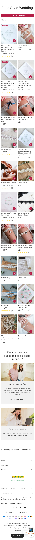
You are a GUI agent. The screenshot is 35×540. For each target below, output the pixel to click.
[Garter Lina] (9, 294)
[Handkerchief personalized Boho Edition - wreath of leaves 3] (26, 138)
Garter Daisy (5, 278)
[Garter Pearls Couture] (9, 171)
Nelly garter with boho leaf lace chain (9, 246)
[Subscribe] (33, 494)
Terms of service (8, 528)
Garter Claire (22, 183)
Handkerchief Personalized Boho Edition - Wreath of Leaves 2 (7, 48)
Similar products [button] (30, 273)
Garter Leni (22, 278)
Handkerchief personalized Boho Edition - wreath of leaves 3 (24, 152)
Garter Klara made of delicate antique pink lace (8, 119)
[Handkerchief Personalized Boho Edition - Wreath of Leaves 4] (26, 70)
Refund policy (19, 525)
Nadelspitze (15, 523)
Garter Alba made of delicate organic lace (25, 246)
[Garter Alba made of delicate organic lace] (26, 234)
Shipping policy (17, 528)
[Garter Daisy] (9, 266)
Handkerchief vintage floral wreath (8, 214)
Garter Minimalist (24, 336)
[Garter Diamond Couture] (26, 34)
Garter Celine (6, 149)
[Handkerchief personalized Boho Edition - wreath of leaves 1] (9, 70)
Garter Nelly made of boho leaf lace (25, 118)
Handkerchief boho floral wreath (24, 306)
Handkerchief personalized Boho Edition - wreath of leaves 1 (7, 84)
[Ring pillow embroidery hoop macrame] (9, 324)
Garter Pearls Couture (9, 183)
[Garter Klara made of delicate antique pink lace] (9, 106)
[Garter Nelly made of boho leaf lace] (26, 106)
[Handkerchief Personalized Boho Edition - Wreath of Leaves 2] (9, 34)
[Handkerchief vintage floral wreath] (9, 202)
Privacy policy (27, 525)
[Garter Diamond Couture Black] (26, 202)
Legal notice (18, 530)
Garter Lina (5, 305)
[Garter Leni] (26, 266)
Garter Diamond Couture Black (23, 214)
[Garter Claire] (26, 171)
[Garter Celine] (9, 138)
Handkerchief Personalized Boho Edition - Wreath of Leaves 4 (24, 84)
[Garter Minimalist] (26, 324)
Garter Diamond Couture (23, 46)
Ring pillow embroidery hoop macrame (7, 338)
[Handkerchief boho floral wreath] (26, 294)
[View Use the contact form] (17, 372)
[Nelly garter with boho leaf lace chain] (9, 234)
